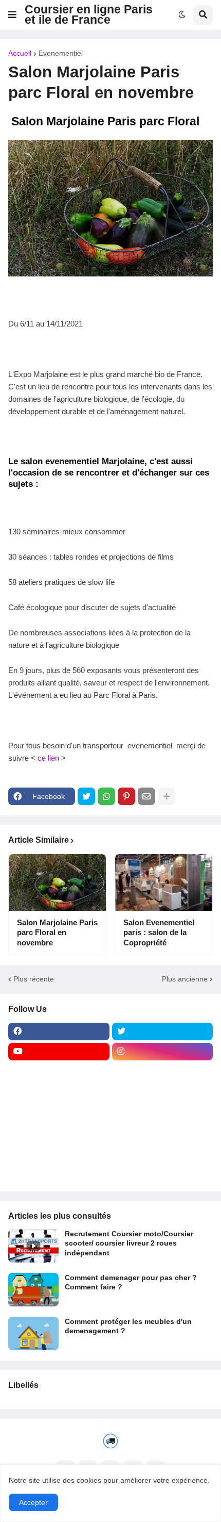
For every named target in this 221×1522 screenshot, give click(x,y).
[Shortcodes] (58, 1172)
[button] (12, 15)
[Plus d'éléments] (166, 796)
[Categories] (58, 1152)
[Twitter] (86, 796)
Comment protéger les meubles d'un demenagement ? (128, 1326)
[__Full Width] (58, 1072)
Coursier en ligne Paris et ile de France (89, 14)
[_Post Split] (162, 1092)
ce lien (48, 758)
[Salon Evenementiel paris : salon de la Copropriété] (163, 882)
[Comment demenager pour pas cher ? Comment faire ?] (33, 1289)
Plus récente (33, 979)
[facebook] (58, 1031)
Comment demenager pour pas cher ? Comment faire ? (131, 1282)
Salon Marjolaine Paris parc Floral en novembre (57, 932)
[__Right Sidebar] (162, 1072)
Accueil (19, 53)
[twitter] (162, 1031)
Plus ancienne (185, 979)
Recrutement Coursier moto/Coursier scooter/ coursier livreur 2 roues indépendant (129, 1243)
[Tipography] (162, 1152)
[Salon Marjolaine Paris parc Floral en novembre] (57, 882)
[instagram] (162, 1051)
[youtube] (58, 1051)
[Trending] (162, 1132)
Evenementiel (61, 53)
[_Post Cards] (58, 1092)
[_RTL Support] (58, 1132)
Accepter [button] (33, 1502)
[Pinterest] (126, 796)
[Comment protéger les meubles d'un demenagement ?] (33, 1333)
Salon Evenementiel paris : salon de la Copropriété (158, 932)
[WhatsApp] (106, 796)
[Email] (146, 796)
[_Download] (58, 1112)
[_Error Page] (162, 1112)
